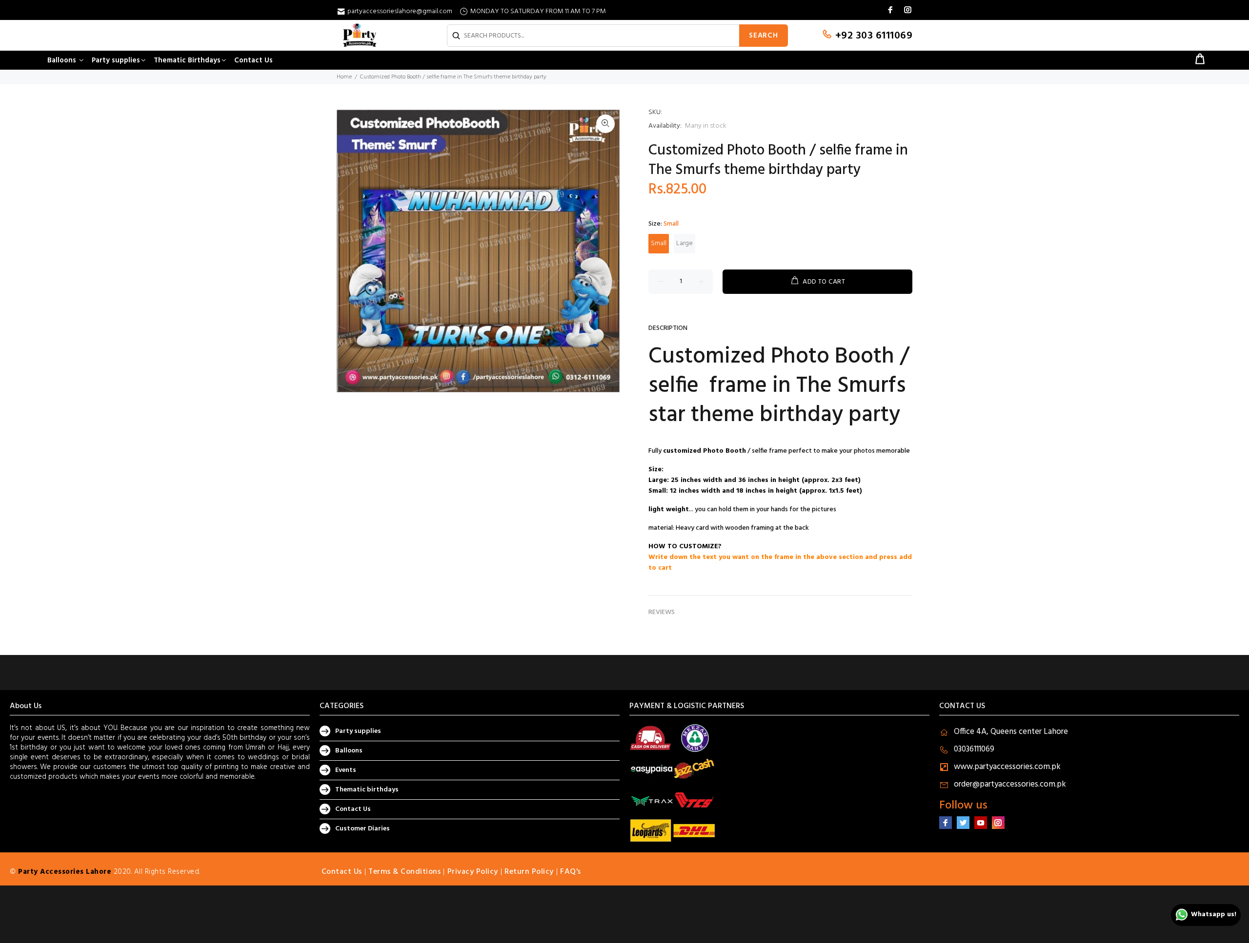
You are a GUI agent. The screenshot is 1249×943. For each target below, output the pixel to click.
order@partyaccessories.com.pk (1010, 784)
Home (344, 77)
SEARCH (763, 35)
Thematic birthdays (367, 789)
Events (345, 770)
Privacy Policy (472, 872)
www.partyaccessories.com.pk (1007, 766)
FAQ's (570, 872)
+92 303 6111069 (872, 35)
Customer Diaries (362, 828)
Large (684, 243)
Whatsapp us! (1213, 914)
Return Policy (529, 872)
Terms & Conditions (404, 872)
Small (658, 243)
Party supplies (358, 731)
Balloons (349, 750)
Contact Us (353, 809)
